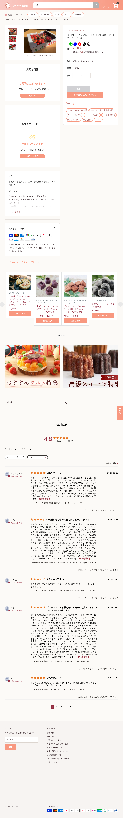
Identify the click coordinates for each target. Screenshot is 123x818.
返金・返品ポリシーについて (58, 751)
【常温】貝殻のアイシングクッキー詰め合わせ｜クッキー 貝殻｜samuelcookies (69, 591)
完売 (78, 89)
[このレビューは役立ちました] (111, 510)
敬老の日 (32, 14)
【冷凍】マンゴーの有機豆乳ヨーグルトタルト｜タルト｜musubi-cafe (66, 661)
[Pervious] (2, 304)
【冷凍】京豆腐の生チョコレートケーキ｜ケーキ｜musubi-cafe (64, 503)
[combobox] (63, 5)
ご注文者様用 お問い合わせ (58, 759)
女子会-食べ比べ (73, 120)
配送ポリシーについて (56, 747)
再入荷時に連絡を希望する (85, 95)
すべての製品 (16, 19)
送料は (80, 52)
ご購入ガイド (52, 762)
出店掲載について (54, 755)
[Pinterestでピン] (79, 44)
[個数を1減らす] (75, 75)
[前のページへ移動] (47, 707)
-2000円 (98, 120)
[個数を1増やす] (87, 75)
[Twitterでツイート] (84, 44)
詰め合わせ (78, 14)
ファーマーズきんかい (76, 30)
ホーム (7, 19)
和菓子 (57, 14)
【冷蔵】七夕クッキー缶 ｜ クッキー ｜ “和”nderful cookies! (63, 689)
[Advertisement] (61, 781)
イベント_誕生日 (109, 115)
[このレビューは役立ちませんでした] (115, 510)
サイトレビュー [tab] (11, 449)
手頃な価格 (87, 120)
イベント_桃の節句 (92, 115)
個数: (69, 76)
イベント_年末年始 (74, 115)
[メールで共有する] (88, 44)
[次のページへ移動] (75, 707)
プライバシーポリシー (56, 740)
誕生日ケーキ (45, 14)
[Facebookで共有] (75, 44)
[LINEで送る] (70, 44)
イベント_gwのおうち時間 (77, 110)
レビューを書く (32, 156)
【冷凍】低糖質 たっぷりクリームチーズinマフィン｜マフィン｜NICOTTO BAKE (69, 563)
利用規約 (50, 736)
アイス (67, 14)
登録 (10, 747)
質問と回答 (32, 69)
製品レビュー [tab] (27, 449)
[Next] (120, 304)
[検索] (96, 5)
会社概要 (50, 733)
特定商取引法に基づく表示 (57, 744)
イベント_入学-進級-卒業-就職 (102, 110)
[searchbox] (13, 457)
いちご (69, 104)
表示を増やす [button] (44, 499)
